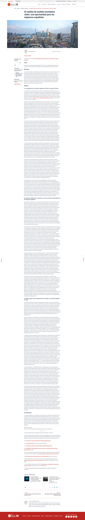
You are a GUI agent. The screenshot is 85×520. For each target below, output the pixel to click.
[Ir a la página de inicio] (14, 4)
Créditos (42, 515)
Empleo (61, 515)
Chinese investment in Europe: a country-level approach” (34, 460)
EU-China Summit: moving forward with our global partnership (38, 456)
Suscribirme (18, 84)
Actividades (63, 4)
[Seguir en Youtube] (76, 516)
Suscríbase (69, 1)
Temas (39, 4)
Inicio (15, 8)
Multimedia (68, 4)
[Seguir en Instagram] (71, 516)
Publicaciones (44, 4)
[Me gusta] (25, 487)
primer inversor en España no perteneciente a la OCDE (43, 97)
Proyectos (59, 4)
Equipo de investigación (51, 4)
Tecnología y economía (24, 8)
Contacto (24, 515)
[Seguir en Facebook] (66, 516)
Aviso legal (29, 515)
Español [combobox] (74, 1)
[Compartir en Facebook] (15, 62)
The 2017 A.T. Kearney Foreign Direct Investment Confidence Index (39, 440)
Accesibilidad (56, 515)
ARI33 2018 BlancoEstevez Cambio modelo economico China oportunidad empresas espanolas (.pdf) (19, 74)
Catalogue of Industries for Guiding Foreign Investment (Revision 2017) (39, 445)
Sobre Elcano (74, 4)
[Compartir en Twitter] (17, 62)
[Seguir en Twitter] (69, 516)
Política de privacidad (36, 515)
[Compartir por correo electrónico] (57, 487)
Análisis (18, 8)
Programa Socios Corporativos (61, 1)
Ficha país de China (30, 443)
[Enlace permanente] (59, 487)
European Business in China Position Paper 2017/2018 (48, 453)
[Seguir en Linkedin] (74, 516)
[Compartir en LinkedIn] (20, 62)
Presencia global (18, 1)
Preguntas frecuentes (49, 515)
